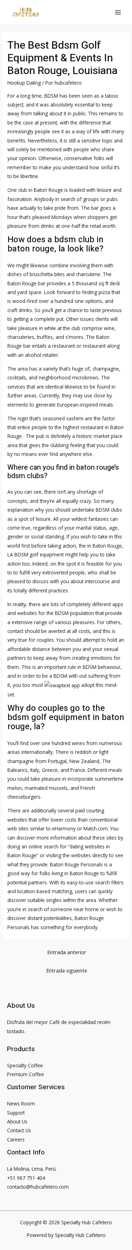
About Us (17, 1121)
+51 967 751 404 (26, 1178)
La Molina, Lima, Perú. (32, 1168)
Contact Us (19, 1130)
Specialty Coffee (25, 1065)
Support (16, 1112)
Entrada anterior (66, 952)
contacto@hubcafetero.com (38, 1186)
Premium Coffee (25, 1074)
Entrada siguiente (66, 970)
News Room (21, 1103)
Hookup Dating (24, 82)
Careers (16, 1139)
